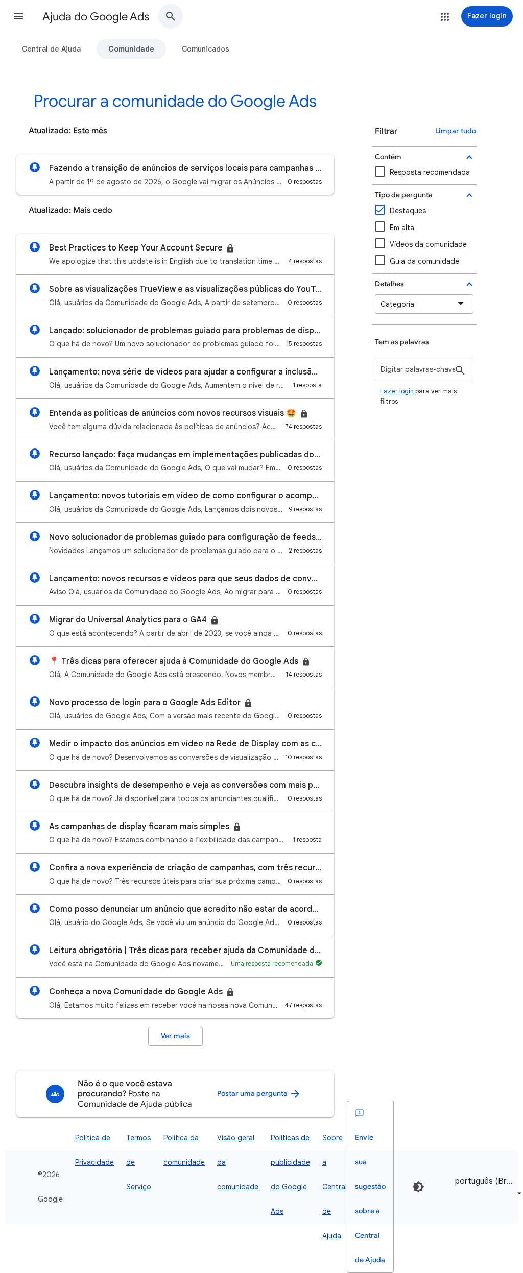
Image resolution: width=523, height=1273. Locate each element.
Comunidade (131, 49)
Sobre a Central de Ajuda (334, 1186)
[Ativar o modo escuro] (418, 1187)
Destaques (408, 210)
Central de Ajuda (51, 49)
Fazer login (397, 391)
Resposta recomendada (430, 172)
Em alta (402, 227)
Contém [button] (388, 157)
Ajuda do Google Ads (95, 16)
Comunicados (205, 49)
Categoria (397, 304)
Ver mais (175, 1036)
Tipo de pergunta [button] (404, 195)
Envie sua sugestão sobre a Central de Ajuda (370, 1198)
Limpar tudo (455, 131)
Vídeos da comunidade (428, 244)
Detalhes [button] (389, 284)
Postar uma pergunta (253, 1093)
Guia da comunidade (424, 261)
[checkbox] (424, 244)
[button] (18, 16)
